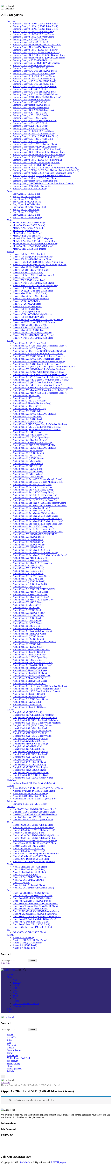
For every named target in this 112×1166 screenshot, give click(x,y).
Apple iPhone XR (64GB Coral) (28, 421)
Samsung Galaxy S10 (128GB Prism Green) (33, 36)
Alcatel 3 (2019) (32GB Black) (27, 942)
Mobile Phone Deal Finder (19, 1058)
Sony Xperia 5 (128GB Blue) (26, 209)
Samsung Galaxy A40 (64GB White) (30, 102)
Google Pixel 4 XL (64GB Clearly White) (32, 725)
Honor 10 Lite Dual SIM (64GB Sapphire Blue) (35, 838)
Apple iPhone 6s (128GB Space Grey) (30, 657)
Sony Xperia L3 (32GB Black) (27, 201)
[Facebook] (8, 1140)
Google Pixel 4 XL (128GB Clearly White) (33, 777)
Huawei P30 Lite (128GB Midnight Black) (32, 256)
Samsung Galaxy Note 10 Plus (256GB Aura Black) (37, 149)
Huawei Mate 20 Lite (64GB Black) (29, 267)
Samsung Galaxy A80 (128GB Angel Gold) (33, 139)
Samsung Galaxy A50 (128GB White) (30, 118)
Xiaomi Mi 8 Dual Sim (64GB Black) (30, 793)
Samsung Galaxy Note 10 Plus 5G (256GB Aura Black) (39, 57)
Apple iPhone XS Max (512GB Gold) (30, 558)
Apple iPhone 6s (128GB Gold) (27, 660)
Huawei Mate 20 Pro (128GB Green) (30, 325)
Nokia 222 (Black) (21, 882)
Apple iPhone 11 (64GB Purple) (28, 450)
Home (10, 1034)
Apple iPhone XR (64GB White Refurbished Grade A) (38, 372)
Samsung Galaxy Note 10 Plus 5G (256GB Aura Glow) (38, 55)
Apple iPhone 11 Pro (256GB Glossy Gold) (33, 487)
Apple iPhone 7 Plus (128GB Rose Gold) (32, 675)
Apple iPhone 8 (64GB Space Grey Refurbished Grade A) (40, 424)
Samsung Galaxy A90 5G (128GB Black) (32, 60)
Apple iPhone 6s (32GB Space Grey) (30, 348)
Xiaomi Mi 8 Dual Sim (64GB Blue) (30, 796)
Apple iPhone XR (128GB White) (28, 544)
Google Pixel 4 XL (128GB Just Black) (31, 775)
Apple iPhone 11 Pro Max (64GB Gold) (31, 508)
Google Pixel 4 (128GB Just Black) (29, 770)
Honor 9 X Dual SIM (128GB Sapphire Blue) (34, 861)
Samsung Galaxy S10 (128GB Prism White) (33, 31)
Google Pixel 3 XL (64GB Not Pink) (30, 733)
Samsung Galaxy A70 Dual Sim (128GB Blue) (34, 91)
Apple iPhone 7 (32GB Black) (27, 398)
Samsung (11, 21)
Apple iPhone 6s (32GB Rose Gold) (29, 343)
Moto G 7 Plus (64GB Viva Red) (28, 228)
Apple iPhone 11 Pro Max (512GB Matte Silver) (35, 552)
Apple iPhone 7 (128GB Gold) (27, 586)
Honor (10, 822)
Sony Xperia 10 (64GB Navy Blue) (29, 207)
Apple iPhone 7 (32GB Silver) (27, 406)
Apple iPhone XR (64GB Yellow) (28, 615)
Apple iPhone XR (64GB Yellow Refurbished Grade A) (38, 356)
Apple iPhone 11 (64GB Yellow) (28, 474)
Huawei (10, 251)
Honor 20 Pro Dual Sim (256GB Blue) (31, 859)
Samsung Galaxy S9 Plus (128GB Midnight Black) (36, 162)
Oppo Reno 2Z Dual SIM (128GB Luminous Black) (37, 916)
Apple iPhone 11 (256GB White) (28, 644)
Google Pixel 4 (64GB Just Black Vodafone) (33, 715)
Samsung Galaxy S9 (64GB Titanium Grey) (33, 186)
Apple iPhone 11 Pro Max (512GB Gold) (32, 550)
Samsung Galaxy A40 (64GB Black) (30, 39)
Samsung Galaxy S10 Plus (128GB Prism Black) (35, 26)
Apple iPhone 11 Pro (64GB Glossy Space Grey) (35, 495)
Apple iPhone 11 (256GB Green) (28, 636)
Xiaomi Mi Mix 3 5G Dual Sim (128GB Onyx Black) (38, 788)
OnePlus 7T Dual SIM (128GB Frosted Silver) (34, 809)
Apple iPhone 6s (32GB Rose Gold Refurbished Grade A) (40, 374)
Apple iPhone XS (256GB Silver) (28, 568)
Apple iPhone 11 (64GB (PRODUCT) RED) (34, 445)
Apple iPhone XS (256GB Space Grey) (31, 437)
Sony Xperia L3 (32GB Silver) (27, 204)
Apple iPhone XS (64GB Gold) (27, 432)
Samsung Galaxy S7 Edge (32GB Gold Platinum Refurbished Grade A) (46, 170)
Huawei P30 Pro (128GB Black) (28, 272)
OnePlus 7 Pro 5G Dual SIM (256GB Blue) (33, 819)
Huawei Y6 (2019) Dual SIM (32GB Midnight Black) (38, 319)
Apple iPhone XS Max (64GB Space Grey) (33, 442)
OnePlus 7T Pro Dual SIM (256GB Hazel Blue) (35, 814)
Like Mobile (12, 1055)
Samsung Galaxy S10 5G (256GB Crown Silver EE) (37, 160)
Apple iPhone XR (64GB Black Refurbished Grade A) (38, 353)
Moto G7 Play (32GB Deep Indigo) (29, 249)
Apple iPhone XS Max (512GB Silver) (31, 560)
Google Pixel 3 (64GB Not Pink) (28, 746)
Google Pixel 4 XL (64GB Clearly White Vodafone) (37, 722)
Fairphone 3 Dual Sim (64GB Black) (30, 804)
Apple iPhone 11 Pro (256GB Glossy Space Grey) (36, 497)
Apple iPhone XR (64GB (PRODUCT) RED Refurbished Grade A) (44, 366)
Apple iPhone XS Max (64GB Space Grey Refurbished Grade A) (43, 387)
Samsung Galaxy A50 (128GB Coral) (30, 115)
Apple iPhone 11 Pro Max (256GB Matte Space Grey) (38, 521)
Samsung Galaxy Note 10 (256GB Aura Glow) (34, 47)
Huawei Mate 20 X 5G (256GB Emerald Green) (35, 285)
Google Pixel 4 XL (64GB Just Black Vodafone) (35, 720)
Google (10, 709)
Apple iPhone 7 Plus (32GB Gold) (29, 652)
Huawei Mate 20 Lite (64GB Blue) (29, 330)
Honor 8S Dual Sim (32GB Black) (29, 846)
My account (12, 1061)
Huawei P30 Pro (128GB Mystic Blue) (31, 327)
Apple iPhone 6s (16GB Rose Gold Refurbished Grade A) (40, 686)
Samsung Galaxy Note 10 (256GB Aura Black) (35, 146)
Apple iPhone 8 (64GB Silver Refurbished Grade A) (37, 429)
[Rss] (8, 1151)
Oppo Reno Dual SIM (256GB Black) (30, 908)
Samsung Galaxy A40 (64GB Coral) (30, 188)
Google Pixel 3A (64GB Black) (27, 712)
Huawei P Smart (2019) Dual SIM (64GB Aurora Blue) (38, 262)
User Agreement (14, 1068)
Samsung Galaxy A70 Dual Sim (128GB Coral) (35, 120)
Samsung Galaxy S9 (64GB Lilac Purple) (32, 99)
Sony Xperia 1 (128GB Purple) (27, 217)
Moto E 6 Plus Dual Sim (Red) (27, 235)
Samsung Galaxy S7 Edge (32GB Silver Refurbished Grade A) (42, 175)
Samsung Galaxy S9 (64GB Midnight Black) (33, 65)
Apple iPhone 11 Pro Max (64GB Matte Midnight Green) (39, 503)
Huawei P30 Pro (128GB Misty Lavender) (32, 332)
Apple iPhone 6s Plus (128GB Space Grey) (33, 662)
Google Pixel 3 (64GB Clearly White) (30, 751)
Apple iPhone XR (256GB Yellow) (29, 613)
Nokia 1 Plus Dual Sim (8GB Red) (29, 869)
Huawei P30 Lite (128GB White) (28, 317)
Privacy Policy (13, 1063)
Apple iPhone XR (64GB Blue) (27, 416)
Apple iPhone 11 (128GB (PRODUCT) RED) (34, 448)
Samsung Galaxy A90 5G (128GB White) (32, 165)
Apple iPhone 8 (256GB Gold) (27, 610)
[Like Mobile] (8, 969)
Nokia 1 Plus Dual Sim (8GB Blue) (29, 872)
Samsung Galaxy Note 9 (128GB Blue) (31, 107)
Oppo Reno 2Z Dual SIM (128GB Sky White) (34, 919)
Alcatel (10, 935)
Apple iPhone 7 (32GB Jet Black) (28, 578)
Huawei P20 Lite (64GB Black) (27, 306)
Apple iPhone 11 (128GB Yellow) (28, 476)
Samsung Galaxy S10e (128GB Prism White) (34, 73)
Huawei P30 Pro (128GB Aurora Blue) (31, 270)
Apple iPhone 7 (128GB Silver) (27, 620)
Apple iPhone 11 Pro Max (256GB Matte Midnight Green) (40, 505)
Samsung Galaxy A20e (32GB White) (30, 128)
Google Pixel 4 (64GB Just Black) (28, 741)
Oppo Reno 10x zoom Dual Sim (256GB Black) (35, 906)
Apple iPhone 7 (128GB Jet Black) (29, 581)
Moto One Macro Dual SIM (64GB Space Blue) (35, 243)
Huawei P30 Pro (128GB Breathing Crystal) (33, 275)
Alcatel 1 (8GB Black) (23, 937)
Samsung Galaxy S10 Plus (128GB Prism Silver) (35, 136)
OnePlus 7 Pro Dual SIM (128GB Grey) (31, 817)
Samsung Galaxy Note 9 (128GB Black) (31, 105)
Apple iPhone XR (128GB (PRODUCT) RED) (35, 534)
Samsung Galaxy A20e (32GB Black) (30, 42)
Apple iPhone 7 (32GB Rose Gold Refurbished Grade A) (39, 351)
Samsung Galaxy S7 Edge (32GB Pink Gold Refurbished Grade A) (44, 173)
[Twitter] (8, 1143)
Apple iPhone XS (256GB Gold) (28, 565)
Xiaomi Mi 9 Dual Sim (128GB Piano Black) (34, 791)
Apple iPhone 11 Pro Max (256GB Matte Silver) (35, 516)
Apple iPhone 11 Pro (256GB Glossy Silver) (33, 492)
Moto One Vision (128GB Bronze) (29, 225)
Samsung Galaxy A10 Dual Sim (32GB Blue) (34, 84)
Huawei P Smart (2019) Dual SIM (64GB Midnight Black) (40, 264)
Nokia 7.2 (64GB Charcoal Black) (29, 885)
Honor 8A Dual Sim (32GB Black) (29, 832)
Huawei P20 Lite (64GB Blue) (27, 309)
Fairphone (11, 801)
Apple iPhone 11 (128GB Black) (28, 469)
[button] (20, 969)
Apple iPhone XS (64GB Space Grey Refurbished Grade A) (41, 379)
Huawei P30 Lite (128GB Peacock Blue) (32, 259)
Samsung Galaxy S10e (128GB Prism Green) (34, 78)
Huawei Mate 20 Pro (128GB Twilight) (31, 296)
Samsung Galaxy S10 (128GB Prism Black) (33, 34)
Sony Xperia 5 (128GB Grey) (26, 212)
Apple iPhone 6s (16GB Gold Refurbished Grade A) (37, 691)
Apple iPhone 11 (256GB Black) (28, 471)
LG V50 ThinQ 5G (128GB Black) (29, 932)
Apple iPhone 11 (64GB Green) (27, 455)
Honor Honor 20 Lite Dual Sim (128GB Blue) (34, 843)
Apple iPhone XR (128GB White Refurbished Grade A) (39, 361)
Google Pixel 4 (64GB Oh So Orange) (30, 743)
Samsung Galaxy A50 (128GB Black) (30, 68)
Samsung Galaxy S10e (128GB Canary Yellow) (35, 86)
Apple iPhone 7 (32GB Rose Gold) (29, 400)
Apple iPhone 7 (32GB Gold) (26, 607)
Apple (10, 340)
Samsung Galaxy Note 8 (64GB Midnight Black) (35, 180)
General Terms (14, 1050)
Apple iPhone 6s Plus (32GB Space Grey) (32, 631)
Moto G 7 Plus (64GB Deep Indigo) (29, 222)
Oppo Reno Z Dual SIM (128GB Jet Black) (33, 898)
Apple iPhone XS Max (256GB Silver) (31, 597)
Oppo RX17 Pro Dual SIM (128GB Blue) (32, 927)
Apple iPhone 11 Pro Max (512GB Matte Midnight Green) (40, 555)
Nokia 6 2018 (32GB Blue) (25, 874)
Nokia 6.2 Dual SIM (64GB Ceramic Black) (33, 887)
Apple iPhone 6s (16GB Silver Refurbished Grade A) (37, 688)
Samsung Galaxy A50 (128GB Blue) (30, 112)
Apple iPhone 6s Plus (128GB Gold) (30, 667)
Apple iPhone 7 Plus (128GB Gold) (29, 678)
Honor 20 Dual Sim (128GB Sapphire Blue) (33, 827)
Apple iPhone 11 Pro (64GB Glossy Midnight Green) (37, 479)
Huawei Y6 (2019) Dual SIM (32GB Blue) (33, 290)
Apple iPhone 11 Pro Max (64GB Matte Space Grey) (37, 518)
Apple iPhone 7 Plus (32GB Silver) (29, 707)
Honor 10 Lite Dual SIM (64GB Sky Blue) (33, 825)
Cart (9, 1042)
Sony (9, 191)
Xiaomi (10, 785)
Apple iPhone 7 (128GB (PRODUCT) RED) (34, 589)
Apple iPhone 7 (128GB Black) (27, 618)
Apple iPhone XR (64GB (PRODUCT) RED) (34, 414)
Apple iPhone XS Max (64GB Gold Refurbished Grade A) (40, 393)
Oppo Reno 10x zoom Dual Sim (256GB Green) (35, 903)
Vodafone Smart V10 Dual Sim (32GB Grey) (34, 783)
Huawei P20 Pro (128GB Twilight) (29, 254)
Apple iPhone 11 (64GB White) (27, 461)
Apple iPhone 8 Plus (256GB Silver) (30, 681)
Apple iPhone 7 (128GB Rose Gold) (30, 584)
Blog (9, 1040)
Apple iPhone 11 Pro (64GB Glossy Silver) (33, 489)
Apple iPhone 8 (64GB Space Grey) (29, 408)
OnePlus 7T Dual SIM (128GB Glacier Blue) (34, 811)
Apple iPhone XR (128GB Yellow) (29, 547)
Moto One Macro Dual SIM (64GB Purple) (33, 246)
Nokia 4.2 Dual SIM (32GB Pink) (28, 880)
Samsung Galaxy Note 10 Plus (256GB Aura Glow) (37, 44)
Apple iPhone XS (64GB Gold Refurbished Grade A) (37, 382)
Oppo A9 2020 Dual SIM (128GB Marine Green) (36, 911)
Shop (9, 1066)
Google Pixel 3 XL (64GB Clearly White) (32, 736)
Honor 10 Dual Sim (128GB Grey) (29, 848)
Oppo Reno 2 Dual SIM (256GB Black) (31, 924)
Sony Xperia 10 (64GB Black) (27, 196)
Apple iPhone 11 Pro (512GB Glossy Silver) (33, 529)
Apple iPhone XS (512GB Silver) (28, 573)
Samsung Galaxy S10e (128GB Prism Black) (34, 76)
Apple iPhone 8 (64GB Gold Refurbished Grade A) (37, 427)
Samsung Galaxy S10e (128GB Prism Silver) (34, 133)
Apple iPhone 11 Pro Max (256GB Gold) (32, 510)
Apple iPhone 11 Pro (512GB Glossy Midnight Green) (38, 531)
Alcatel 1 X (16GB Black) (25, 945)
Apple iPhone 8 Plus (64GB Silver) (29, 696)
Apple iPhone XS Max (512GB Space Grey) (33, 563)
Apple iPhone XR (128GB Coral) (28, 542)
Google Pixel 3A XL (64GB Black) (29, 762)
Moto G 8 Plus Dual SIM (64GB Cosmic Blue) (34, 241)
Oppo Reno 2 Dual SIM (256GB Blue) (31, 921)
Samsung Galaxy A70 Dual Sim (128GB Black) (35, 71)
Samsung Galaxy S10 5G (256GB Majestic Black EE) (38, 157)
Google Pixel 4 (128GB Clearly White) (31, 772)
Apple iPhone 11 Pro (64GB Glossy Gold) (32, 484)
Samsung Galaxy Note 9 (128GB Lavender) (33, 110)
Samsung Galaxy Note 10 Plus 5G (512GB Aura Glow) (38, 152)
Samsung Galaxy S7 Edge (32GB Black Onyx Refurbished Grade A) (45, 167)
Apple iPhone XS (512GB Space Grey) (31, 576)
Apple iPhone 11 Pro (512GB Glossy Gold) (33, 526)
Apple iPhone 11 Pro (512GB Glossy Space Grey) (36, 500)
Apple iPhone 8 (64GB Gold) (26, 395)
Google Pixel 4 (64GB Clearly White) (30, 738)
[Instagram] (8, 1145)
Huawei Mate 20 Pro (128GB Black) (30, 293)
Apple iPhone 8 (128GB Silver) (27, 704)
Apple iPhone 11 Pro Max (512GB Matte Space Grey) (38, 523)
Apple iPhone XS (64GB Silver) (28, 602)
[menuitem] (10, 974)
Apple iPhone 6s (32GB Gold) (27, 626)
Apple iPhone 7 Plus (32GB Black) (29, 654)
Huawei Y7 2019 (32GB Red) (27, 304)
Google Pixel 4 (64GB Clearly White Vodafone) (35, 717)
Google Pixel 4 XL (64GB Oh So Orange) (32, 730)
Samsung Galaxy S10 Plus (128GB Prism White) (35, 23)
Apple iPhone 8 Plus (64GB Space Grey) (32, 403)
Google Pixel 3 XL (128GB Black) (29, 757)
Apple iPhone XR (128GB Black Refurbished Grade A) (39, 369)
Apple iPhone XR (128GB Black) (28, 537)
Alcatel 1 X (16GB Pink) (24, 948)
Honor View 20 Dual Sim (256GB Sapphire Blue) (36, 853)
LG (8, 929)
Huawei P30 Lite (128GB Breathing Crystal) (33, 335)
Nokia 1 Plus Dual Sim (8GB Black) (30, 866)
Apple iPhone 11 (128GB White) (28, 463)
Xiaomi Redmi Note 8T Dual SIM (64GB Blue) (35, 798)
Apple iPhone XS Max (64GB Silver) (30, 592)
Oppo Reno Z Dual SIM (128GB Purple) (32, 901)
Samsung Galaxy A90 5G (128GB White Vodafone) (37, 63)
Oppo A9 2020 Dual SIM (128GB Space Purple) (35, 914)
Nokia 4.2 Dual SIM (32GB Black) (29, 877)
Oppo (9, 890)
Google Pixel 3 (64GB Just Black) (28, 749)
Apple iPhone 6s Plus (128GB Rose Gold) (32, 665)
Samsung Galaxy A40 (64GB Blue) (29, 89)
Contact (10, 1047)
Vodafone (11, 780)
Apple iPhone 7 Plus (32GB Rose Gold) (31, 649)
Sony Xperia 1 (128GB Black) (27, 215)
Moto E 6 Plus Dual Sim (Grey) (27, 233)
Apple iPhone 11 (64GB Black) (27, 466)
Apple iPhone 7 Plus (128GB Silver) (30, 670)
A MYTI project (58, 1162)
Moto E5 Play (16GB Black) (26, 230)
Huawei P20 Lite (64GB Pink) (27, 311)
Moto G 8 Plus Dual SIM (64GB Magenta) (32, 238)
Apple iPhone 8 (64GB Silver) (27, 605)
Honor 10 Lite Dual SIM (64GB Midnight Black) (35, 835)
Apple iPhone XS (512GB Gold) (28, 571)
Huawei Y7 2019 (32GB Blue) (27, 301)
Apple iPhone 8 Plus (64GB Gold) (29, 694)
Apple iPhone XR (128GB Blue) (28, 539)
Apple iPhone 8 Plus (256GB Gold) (29, 683)
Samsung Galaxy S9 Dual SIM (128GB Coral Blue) (37, 97)
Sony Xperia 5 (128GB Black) (27, 194)
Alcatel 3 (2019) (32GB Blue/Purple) (30, 940)
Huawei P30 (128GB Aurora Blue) (29, 280)
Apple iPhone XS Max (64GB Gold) (30, 440)
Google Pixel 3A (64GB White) (27, 759)
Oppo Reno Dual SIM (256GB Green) (31, 893)
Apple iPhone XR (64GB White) (28, 411)
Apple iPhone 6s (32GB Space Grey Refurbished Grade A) (40, 377)
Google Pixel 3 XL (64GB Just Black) (30, 754)
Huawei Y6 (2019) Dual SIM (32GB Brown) (34, 322)
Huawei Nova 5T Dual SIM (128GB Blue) (33, 338)
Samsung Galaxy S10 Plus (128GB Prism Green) (35, 29)
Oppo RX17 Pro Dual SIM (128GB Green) (33, 895)
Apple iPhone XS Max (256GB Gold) (30, 594)
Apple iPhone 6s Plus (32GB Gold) (29, 633)
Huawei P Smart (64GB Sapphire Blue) (31, 298)
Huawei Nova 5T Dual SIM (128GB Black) (33, 283)
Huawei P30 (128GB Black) (26, 277)
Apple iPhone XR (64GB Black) (28, 419)
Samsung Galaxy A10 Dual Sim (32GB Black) (34, 81)
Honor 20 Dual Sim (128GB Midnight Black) (34, 830)
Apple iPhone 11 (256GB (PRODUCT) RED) (34, 641)
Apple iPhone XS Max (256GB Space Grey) (33, 599)
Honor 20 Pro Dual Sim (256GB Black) (31, 856)
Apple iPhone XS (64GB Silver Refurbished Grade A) (38, 385)
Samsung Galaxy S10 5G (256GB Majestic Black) (36, 52)
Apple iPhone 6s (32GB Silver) (27, 623)
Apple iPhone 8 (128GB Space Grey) (30, 699)
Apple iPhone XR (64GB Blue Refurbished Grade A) (37, 364)
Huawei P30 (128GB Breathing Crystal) (31, 288)
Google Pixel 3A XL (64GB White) (29, 764)
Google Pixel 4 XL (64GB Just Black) (30, 728)
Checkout (11, 1045)
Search (32, 960)
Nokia (10, 864)
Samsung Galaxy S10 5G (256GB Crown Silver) (35, 50)
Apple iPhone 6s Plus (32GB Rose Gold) (32, 628)
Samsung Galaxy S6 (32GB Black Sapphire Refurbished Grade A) (43, 183)
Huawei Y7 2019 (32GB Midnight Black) (32, 314)
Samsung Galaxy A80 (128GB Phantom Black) (35, 144)
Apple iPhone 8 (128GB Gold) (27, 702)
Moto (9, 220)
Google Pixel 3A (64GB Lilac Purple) (30, 767)
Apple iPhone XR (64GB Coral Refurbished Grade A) (38, 359)
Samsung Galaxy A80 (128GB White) (30, 141)
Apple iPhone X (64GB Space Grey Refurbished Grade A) (40, 345)
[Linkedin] (8, 1148)
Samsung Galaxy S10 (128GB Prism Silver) (33, 131)
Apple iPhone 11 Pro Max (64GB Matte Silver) (34, 513)
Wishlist (10, 1071)
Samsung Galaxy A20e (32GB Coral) (30, 126)
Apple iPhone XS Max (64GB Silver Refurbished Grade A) (40, 390)
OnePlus (11, 806)
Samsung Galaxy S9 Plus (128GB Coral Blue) (34, 178)
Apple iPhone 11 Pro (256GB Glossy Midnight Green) (38, 482)
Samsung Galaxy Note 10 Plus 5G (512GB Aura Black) (39, 154)
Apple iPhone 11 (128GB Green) (28, 458)
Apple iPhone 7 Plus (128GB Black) (30, 673)
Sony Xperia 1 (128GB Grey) (26, 199)
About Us (11, 1037)
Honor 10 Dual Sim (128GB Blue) (29, 851)
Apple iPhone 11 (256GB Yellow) (28, 647)
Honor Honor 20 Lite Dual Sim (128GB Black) (35, 840)
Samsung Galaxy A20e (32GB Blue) (30, 123)
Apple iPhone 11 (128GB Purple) (28, 453)
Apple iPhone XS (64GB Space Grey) (30, 434)
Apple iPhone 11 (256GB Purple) (28, 639)
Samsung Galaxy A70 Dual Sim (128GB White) (35, 94)
